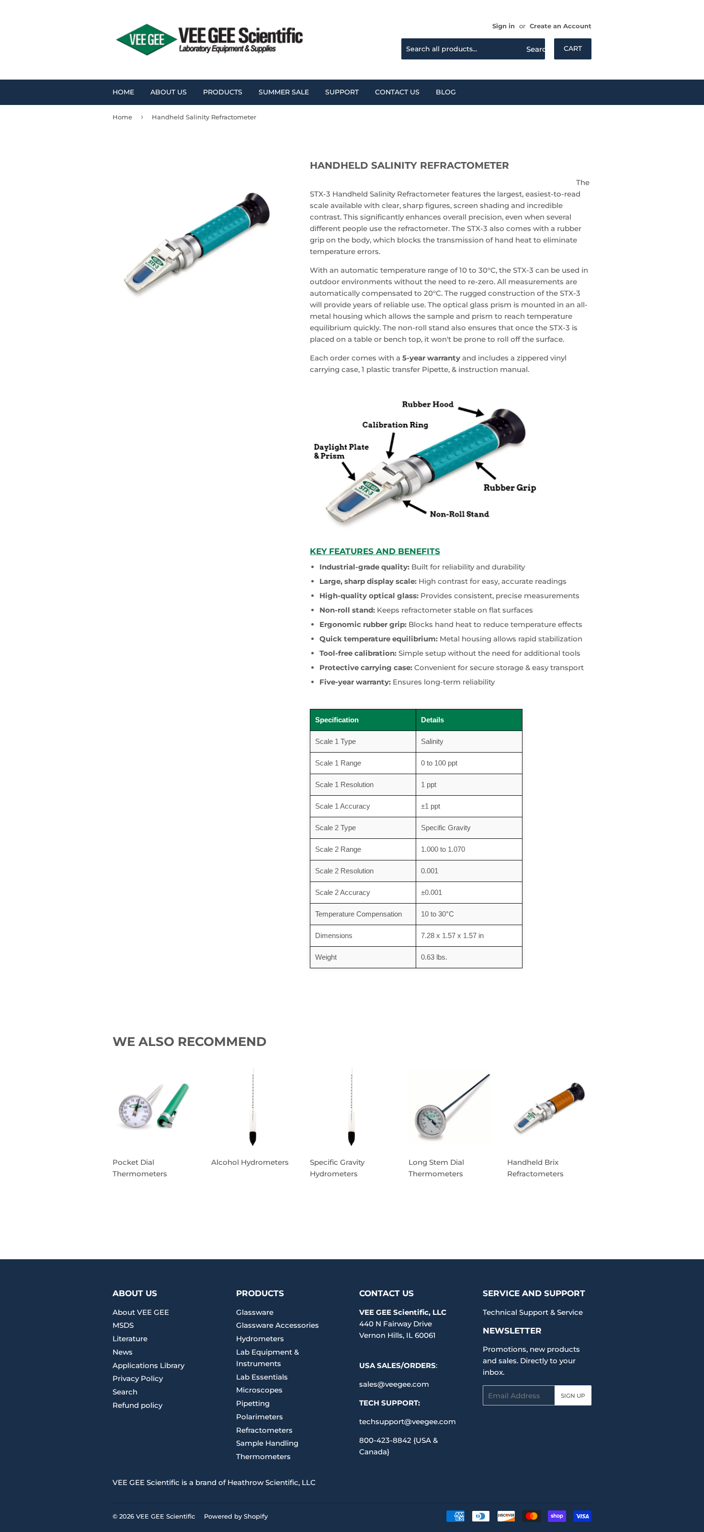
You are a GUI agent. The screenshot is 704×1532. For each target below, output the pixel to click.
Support (342, 92)
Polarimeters (259, 1416)
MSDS (123, 1325)
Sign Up (573, 1395)
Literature (130, 1338)
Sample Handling (267, 1443)
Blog (446, 92)
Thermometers (263, 1456)
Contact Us (397, 92)
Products (222, 92)
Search (125, 1391)
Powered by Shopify (236, 1516)
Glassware (254, 1312)
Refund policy (137, 1405)
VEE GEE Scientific (165, 1516)
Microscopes (259, 1389)
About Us (168, 92)
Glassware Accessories (277, 1325)
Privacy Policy (138, 1378)
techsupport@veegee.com (407, 1421)
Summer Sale (284, 92)
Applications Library (148, 1365)
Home (123, 92)
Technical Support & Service (533, 1312)
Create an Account (560, 26)
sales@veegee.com (394, 1384)
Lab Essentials (262, 1376)
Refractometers (264, 1430)
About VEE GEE (141, 1312)
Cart (573, 48)
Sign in (503, 26)
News (123, 1352)
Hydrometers (260, 1338)
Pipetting (253, 1403)
